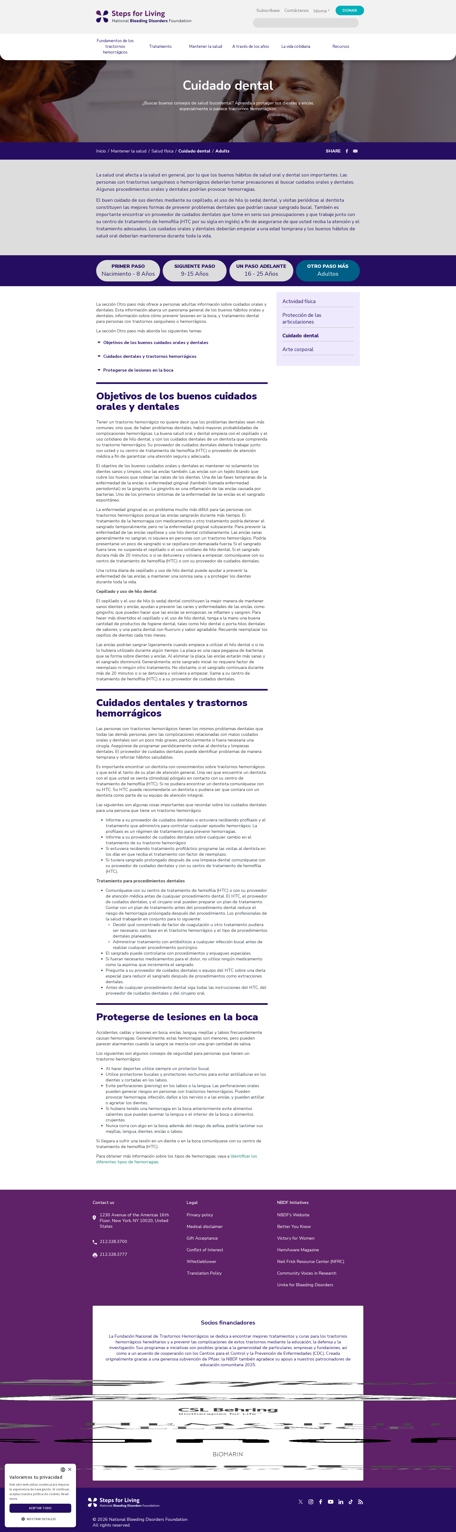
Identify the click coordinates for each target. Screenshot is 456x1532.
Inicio (101, 151)
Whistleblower (201, 1261)
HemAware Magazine (298, 1250)
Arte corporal (298, 349)
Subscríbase (268, 10)
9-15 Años (194, 270)
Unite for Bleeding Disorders (305, 1285)
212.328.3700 (113, 1241)
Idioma (320, 11)
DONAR (350, 10)
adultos (327, 270)
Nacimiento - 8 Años (128, 270)
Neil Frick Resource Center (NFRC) (310, 1261)
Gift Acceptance (202, 1238)
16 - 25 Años (261, 270)
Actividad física (299, 301)
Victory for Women (295, 1238)
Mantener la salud (129, 151)
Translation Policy (204, 1273)
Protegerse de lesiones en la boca (138, 370)
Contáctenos (297, 10)
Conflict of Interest (205, 1250)
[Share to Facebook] (347, 151)
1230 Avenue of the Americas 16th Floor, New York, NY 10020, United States (134, 1220)
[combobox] (63, 1469)
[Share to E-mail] (355, 151)
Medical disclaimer (205, 1226)
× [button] (69, 1469)
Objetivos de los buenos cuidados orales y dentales (155, 342)
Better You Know (294, 1226)
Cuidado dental (300, 335)
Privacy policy (200, 1215)
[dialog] (40, 1495)
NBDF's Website (293, 1215)
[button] (40, 1519)
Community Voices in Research (306, 1273)
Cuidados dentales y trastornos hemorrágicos (149, 356)
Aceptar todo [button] (40, 1508)
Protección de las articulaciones (301, 318)
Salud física (162, 151)
